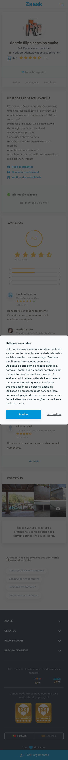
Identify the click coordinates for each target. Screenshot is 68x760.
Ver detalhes (54, 414)
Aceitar (23, 414)
